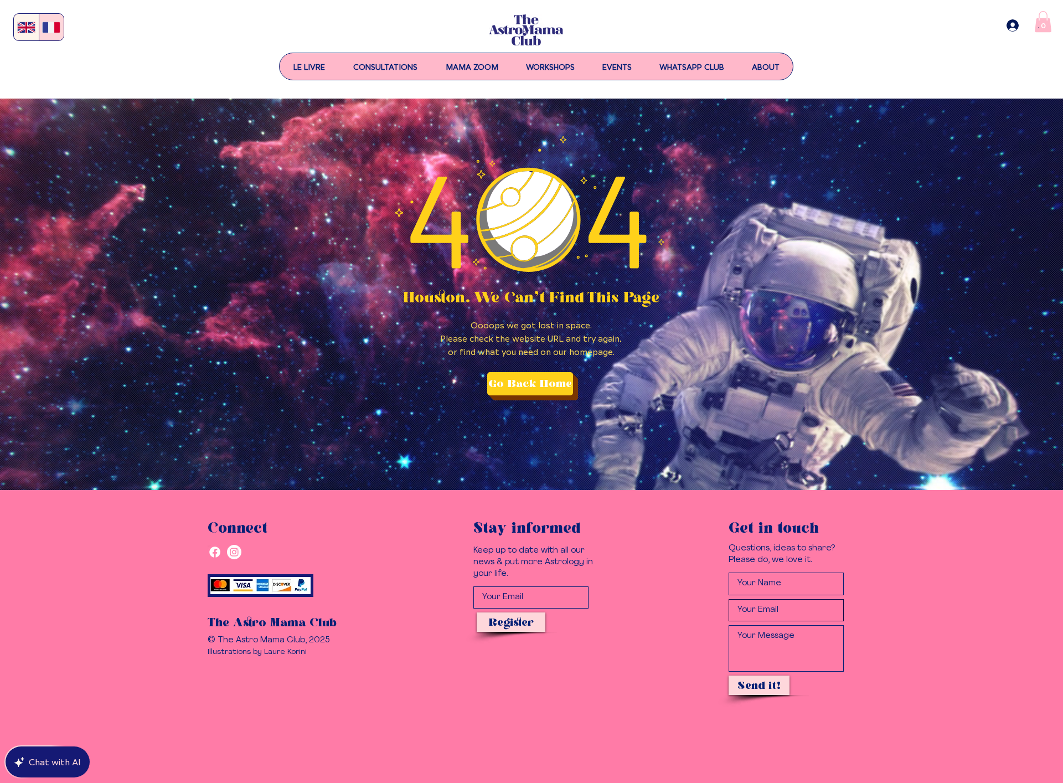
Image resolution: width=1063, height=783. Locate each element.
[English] (26, 27)
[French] (51, 27)
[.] (1012, 25)
